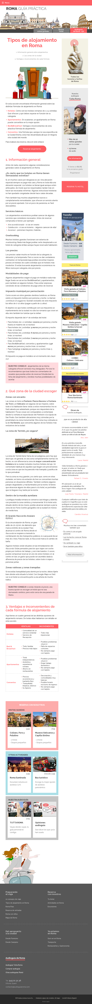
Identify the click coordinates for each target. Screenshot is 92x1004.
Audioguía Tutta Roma (14, 965)
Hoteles (11, 111)
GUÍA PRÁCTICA (26, 8)
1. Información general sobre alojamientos (32, 52)
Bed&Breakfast (15, 126)
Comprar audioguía (13, 969)
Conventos (13, 132)
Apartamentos (14, 120)
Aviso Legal (45, 1001)
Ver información (75, 158)
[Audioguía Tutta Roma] (75, 119)
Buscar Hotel (61, 30)
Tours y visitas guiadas (43, 30)
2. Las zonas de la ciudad (32, 56)
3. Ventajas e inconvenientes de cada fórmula (32, 59)
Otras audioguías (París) (14, 972)
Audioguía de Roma (15, 958)
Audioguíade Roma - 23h (78, 30)
